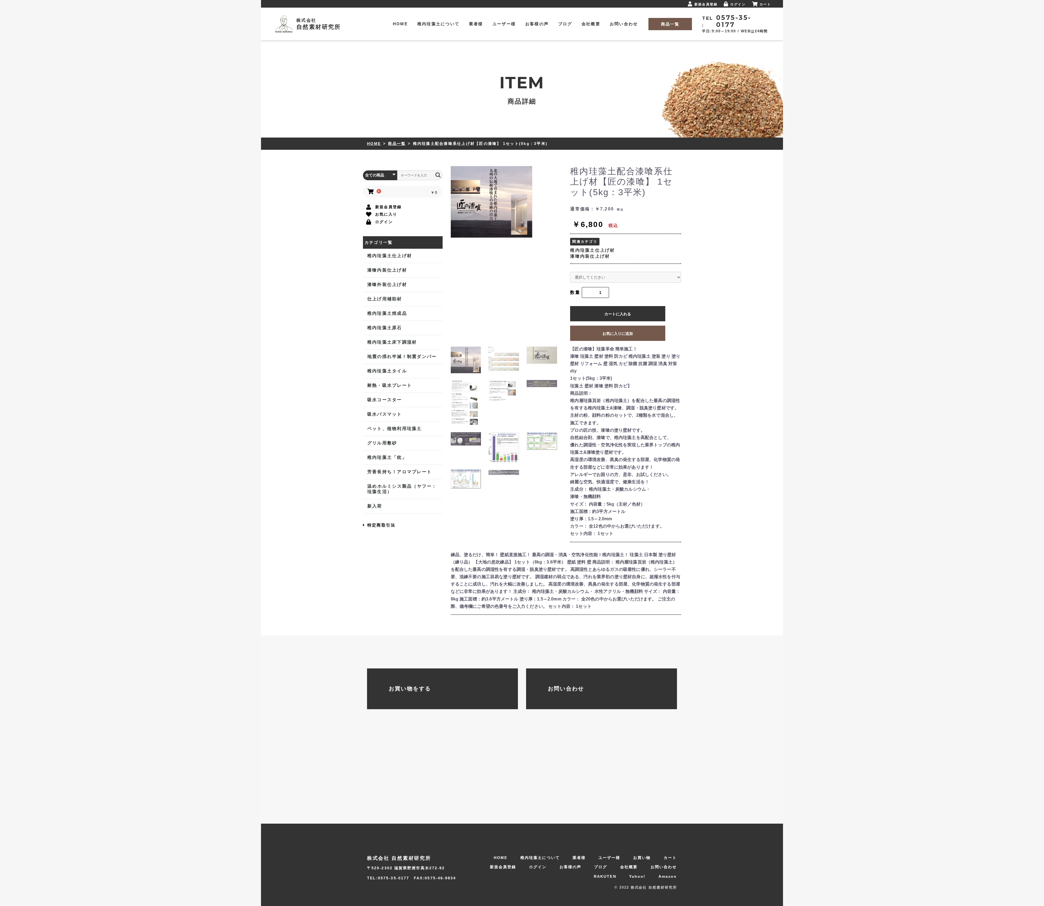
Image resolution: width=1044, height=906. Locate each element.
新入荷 (374, 506)
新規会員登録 (503, 867)
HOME (374, 143)
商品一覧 (397, 143)
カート (670, 857)
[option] (508, 202)
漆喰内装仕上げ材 (387, 270)
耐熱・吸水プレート (389, 385)
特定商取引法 (381, 525)
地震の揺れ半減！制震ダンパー (402, 356)
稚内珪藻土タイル (387, 371)
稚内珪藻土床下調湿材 (392, 342)
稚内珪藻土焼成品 (387, 313)
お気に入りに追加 (617, 333)
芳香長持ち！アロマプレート (399, 471)
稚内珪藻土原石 (384, 327)
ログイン (537, 867)
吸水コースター (384, 399)
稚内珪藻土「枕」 (387, 457)
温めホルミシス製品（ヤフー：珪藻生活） (402, 489)
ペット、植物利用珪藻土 (394, 428)
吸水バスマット (384, 414)
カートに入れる (617, 314)
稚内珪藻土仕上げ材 (389, 255)
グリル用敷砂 (382, 443)
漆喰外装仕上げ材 (387, 284)
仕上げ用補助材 (384, 299)
